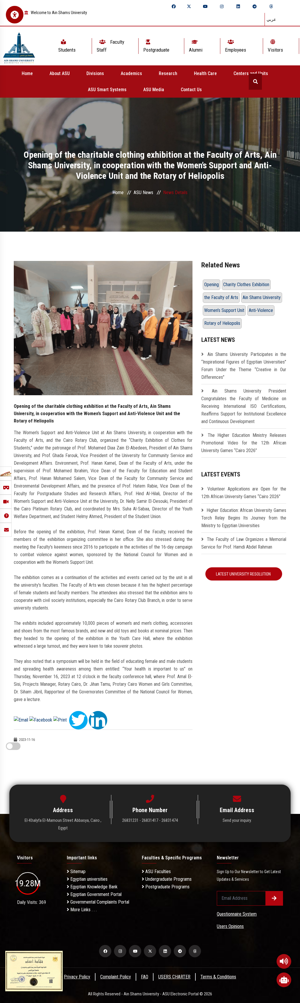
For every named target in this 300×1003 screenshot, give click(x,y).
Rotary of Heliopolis (222, 323)
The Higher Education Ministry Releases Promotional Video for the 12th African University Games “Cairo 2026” (243, 442)
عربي (271, 19)
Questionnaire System (237, 914)
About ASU (60, 73)
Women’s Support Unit (224, 310)
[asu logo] (19, 46)
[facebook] (173, 6)
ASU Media (153, 89)
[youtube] (205, 6)
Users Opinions (230, 926)
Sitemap (77, 871)
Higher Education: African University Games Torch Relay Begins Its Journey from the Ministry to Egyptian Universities (243, 518)
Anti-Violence (261, 310)
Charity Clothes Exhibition (246, 284)
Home (27, 73)
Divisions (95, 73)
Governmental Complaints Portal (99, 902)
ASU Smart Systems (107, 89)
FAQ (144, 977)
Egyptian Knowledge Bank (93, 887)
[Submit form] (274, 898)
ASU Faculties (157, 871)
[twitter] (189, 6)
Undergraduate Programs (168, 879)
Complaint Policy (115, 977)
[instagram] (221, 6)
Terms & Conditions (218, 977)
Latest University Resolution (244, 574)
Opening (211, 284)
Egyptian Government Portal (95, 894)
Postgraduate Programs (167, 887)
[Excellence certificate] (34, 970)
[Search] (255, 82)
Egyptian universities (88, 879)
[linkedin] (238, 6)
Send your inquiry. (237, 820)
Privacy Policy (77, 977)
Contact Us (191, 89)
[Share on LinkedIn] (98, 719)
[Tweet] (78, 719)
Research (168, 73)
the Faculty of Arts (221, 297)
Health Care (205, 73)
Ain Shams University (262, 297)
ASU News (143, 192)
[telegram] (254, 6)
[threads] (271, 6)
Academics (131, 73)
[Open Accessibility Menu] (14, 14)
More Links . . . (83, 909)
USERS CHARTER (174, 977)
